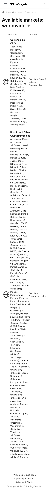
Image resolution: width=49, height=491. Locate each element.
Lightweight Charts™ (24, 478)
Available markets (15, 12)
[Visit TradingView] (12, 4)
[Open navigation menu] (5, 4)
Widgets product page (24, 475)
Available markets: (22, 22)
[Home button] (22, 4)
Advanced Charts (24, 482)
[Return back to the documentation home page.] (3, 12)
